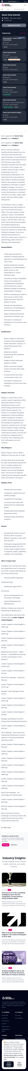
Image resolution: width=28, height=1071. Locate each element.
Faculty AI (7, 55)
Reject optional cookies (19, 1064)
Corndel (7, 42)
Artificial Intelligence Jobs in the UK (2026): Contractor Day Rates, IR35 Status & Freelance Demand (13, 973)
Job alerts (4, 1023)
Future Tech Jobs (12, 1)
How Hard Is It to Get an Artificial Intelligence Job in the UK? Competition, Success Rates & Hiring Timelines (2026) (13, 895)
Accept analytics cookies (8, 1064)
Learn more (14, 845)
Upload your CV (6, 1026)
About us (4, 1038)
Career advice (5, 1021)
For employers (19, 1018)
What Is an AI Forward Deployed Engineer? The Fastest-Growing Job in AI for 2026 (14, 934)
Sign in (25, 1)
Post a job (5, 845)
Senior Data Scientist (19, 9)
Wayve (6, 67)
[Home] (2, 9)
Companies (5, 1018)
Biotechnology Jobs (20, 1038)
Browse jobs (5, 1015)
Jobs (8, 9)
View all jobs (22, 33)
